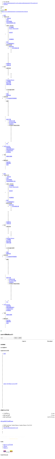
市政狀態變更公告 (10, 22)
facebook (5, 4)
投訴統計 (11, 124)
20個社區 (8, 65)
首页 (4, 15)
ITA (7, 143)
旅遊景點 (8, 147)
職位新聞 (8, 82)
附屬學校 (8, 63)
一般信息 (8, 18)
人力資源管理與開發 (11, 98)
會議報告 (11, 39)
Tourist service (6, 146)
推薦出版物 (9, 156)
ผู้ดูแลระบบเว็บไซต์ (8, 444)
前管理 (11, 32)
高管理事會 (9, 21)
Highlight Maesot (10, 80)
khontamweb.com (13, 438)
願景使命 (11, 46)
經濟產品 (8, 152)
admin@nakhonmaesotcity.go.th (10, 427)
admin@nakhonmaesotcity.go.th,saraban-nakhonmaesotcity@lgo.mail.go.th (20, 3)
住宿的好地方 (9, 150)
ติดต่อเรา (5, 447)
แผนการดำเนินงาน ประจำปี (10, 383)
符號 (7, 19)
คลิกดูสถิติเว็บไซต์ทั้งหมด (7, 421)
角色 (7, 42)
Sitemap (5, 446)
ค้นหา (16, 337)
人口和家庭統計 (10, 43)
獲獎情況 (8, 95)
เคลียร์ (20, 337)
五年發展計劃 (15, 48)
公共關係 (8, 81)
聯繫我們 (8, 163)
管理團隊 (11, 27)
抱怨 (7, 164)
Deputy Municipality (14, 28)
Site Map (8, 161)
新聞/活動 (8, 84)
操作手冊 (8, 119)
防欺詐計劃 (12, 121)
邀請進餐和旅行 (10, 149)
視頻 (7, 93)
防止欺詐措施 (12, 122)
